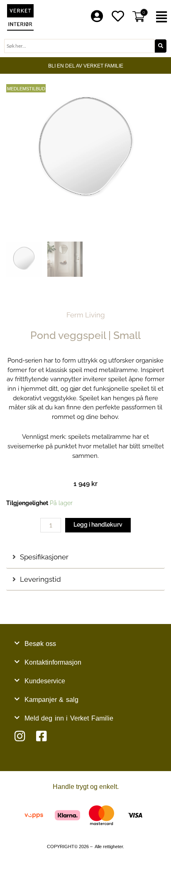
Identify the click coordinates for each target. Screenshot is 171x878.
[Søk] (160, 46)
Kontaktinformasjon (52, 662)
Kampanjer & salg (51, 699)
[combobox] (79, 46)
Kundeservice (44, 681)
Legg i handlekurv (97, 524)
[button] (161, 17)
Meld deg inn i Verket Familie (68, 718)
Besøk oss (40, 643)
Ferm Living (85, 315)
